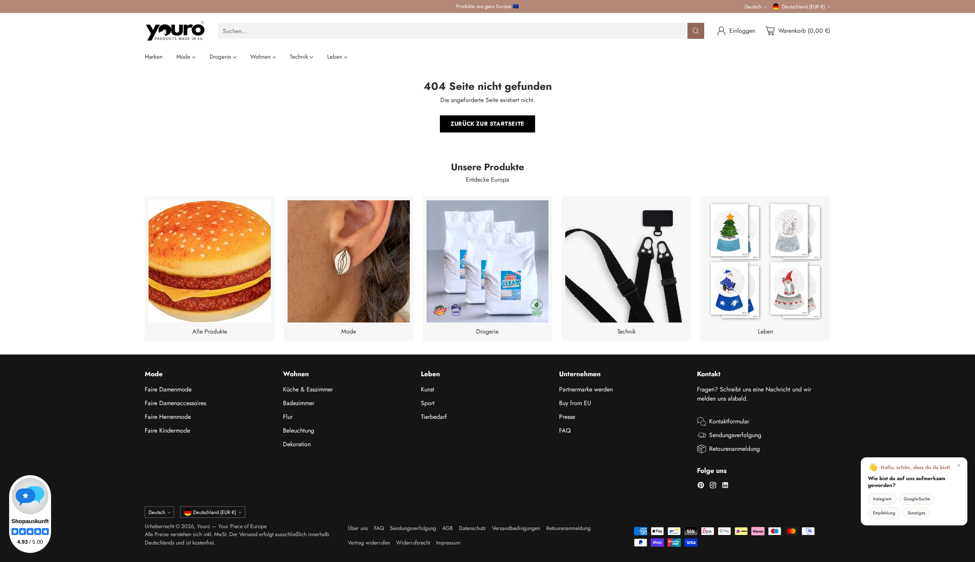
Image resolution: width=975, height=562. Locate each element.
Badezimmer (298, 403)
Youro (203, 526)
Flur (287, 416)
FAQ (565, 430)
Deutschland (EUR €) (803, 6)
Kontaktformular (729, 421)
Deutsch (753, 6)
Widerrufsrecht (413, 542)
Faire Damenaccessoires (175, 403)
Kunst (427, 389)
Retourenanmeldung (734, 448)
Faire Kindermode (167, 430)
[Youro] (175, 31)
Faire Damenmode (168, 389)
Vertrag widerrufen (369, 542)
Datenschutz (472, 528)
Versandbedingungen (516, 528)
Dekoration (297, 444)
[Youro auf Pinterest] (700, 486)
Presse (567, 416)
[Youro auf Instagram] (713, 486)
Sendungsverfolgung (735, 435)
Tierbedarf (434, 416)
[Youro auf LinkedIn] (725, 486)
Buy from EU (575, 403)
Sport (428, 403)
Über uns (358, 528)
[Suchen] (695, 31)
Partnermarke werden (586, 389)
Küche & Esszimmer (308, 389)
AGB (447, 528)
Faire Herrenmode (168, 416)
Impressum (448, 542)
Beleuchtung (298, 430)
